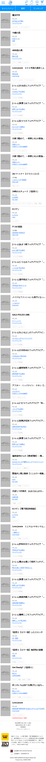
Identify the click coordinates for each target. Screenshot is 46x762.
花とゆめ (15, 199)
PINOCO (15, 550)
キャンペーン (8, 8)
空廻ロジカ (16, 144)
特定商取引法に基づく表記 (23, 723)
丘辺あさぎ (29, 709)
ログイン (32, 4)
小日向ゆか (16, 356)
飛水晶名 (15, 74)
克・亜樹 (15, 638)
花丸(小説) (15, 182)
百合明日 (15, 197)
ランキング (38, 8)
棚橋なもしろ (27, 462)
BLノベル (16, 186)
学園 (19, 62)
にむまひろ (16, 391)
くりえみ (15, 268)
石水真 (41, 709)
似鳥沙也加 (16, 426)
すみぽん (15, 91)
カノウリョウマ (27, 338)
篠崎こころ (16, 620)
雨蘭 (13, 656)
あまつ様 (15, 250)
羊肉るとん (28, 568)
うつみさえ (16, 303)
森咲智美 (15, 374)
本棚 (37, 4)
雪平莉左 (15, 285)
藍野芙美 (22, 709)
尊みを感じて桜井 (18, 568)
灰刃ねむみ (16, 21)
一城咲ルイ (16, 532)
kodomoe (15, 305)
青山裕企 (22, 268)
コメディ (16, 27)
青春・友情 (21, 679)
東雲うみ (15, 109)
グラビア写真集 (17, 98)
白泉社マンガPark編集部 (19, 146)
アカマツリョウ (38, 462)
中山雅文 (22, 91)
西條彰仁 (22, 603)
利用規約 (23, 727)
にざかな (15, 215)
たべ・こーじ (16, 321)
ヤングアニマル (17, 23)
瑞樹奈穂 (15, 709)
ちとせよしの (16, 338)
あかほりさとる (17, 462)
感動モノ (26, 468)
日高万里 (15, 497)
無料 (23, 8)
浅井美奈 (15, 233)
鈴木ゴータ (22, 285)
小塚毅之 (22, 127)
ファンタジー (25, 27)
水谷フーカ (16, 39)
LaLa (13, 217)
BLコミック (16, 203)
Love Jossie (15, 76)
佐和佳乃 (22, 233)
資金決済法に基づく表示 (23, 725)
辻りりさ (15, 127)
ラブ (14, 45)
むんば (36, 709)
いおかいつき (16, 180)
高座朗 (24, 180)
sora (13, 479)
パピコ (14, 409)
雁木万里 (15, 56)
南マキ (14, 673)
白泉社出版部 (16, 675)
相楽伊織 (15, 603)
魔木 (21, 21)
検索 (26, 4)
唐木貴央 (23, 356)
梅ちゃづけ (16, 691)
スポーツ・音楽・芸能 (34, 203)
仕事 (28, 679)
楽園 (13, 41)
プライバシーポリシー (23, 729)
